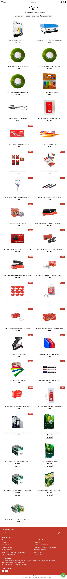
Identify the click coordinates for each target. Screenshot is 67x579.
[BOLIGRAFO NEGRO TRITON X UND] (17, 117)
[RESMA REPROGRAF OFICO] (49, 451)
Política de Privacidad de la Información (45, 547)
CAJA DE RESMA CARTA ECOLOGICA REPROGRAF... (18, 519)
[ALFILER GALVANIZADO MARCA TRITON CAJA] (17, 396)
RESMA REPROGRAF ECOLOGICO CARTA (49, 490)
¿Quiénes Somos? (7, 547)
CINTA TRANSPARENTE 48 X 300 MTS (49, 66)
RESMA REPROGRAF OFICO (49, 462)
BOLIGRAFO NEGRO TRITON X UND (17, 118)
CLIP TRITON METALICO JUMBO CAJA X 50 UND (18, 328)
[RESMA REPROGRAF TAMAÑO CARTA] (49, 422)
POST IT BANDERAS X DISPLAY (49, 92)
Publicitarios (5, 545)
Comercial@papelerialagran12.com (14, 562)
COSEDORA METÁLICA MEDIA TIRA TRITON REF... (49, 249)
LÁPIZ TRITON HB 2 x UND (49, 145)
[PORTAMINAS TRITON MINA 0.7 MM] (49, 160)
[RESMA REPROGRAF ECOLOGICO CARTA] (49, 480)
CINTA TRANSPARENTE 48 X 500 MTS (18, 92)
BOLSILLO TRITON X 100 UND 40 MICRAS (49, 118)
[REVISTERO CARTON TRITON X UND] (49, 343)
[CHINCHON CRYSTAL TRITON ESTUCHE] (49, 291)
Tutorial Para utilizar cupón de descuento (13, 552)
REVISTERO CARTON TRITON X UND (49, 354)
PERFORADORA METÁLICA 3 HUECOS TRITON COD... (49, 223)
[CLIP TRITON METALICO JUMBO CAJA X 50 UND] (17, 317)
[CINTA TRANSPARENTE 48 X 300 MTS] (49, 64)
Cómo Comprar (38, 552)
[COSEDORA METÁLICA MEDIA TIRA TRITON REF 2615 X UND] (49, 239)
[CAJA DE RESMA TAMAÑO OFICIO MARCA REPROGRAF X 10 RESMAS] (17, 480)
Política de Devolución (8, 554)
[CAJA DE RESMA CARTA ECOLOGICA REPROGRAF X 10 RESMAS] (17, 509)
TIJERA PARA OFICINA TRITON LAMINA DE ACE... (18, 197)
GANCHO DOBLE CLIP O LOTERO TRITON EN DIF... (17, 302)
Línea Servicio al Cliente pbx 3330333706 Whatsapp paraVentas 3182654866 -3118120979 (30, 560)
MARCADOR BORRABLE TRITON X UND (49, 380)
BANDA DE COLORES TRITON (18, 223)
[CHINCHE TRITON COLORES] (17, 160)
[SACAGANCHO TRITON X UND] (17, 343)
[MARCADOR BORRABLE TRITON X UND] (49, 370)
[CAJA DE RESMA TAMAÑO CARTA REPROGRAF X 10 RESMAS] (17, 451)
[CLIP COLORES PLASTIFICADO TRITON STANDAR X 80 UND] (49, 317)
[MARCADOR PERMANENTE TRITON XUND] (49, 186)
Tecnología (37, 542)
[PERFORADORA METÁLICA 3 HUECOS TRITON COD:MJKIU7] (49, 212)
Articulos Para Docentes (41, 540)
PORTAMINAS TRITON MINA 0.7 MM (49, 171)
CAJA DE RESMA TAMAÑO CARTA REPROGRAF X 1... (18, 462)
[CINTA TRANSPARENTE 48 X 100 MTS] (17, 64)
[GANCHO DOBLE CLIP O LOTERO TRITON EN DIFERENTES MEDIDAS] (17, 291)
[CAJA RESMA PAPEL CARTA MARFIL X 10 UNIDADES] (49, 38)
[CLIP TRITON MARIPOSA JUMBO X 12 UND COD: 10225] (49, 265)
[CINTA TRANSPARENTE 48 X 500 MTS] (17, 90)
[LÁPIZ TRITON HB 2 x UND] (49, 143)
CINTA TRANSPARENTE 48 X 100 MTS (18, 66)
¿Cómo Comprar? (7, 549)
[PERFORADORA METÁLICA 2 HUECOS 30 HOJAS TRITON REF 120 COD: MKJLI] (17, 239)
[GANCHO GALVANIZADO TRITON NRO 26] (17, 143)
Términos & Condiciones (41, 545)
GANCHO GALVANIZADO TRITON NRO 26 (17, 145)
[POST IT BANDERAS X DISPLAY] (49, 90)
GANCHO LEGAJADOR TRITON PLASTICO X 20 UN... (49, 406)
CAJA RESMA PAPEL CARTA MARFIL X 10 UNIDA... (49, 40)
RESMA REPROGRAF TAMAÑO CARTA (49, 433)
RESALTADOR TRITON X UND (18, 380)
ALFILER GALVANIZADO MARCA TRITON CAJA (17, 406)
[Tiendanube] (33, 576)
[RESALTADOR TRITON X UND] (17, 370)
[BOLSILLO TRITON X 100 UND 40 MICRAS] (49, 117)
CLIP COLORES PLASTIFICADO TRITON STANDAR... (49, 328)
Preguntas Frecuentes (40, 549)
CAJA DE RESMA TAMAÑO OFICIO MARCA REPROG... (17, 490)
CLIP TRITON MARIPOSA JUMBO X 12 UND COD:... (49, 275)
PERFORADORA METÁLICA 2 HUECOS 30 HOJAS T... (18, 249)
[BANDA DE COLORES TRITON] (17, 212)
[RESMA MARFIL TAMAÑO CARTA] (17, 38)
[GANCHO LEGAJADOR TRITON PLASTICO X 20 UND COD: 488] (49, 396)
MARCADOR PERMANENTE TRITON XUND (49, 197)
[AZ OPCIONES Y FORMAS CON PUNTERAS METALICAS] (17, 422)
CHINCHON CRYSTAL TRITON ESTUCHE (49, 302)
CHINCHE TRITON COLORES (17, 171)
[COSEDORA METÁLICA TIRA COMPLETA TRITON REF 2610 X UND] (17, 265)
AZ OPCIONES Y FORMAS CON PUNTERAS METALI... (17, 433)
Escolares (5, 540)
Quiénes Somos (38, 554)
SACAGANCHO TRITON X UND (18, 354)
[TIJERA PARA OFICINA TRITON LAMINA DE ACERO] (17, 186)
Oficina (4, 542)
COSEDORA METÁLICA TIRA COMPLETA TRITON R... (17, 275)
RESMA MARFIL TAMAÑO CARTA (17, 40)
